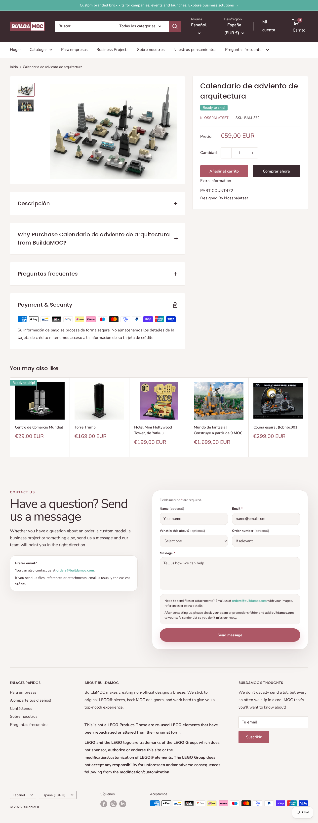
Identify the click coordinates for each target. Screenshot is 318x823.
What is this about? (182, 531)
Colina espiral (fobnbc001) (276, 427)
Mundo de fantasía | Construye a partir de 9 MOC (218, 430)
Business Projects (112, 49)
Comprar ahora (276, 171)
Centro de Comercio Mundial (39, 427)
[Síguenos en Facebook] (103, 803)
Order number (250, 531)
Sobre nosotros (151, 49)
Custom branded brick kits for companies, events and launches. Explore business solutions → (159, 5)
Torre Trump (85, 427)
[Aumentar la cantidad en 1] (252, 153)
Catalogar (38, 49)
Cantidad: (209, 152)
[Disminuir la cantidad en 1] (226, 153)
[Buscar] (175, 26)
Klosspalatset (214, 117)
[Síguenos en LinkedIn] (122, 803)
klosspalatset (236, 198)
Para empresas (74, 49)
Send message (230, 635)
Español (19, 795)
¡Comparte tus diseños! (30, 700)
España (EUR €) (53, 795)
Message (167, 553)
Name (172, 509)
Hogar (15, 49)
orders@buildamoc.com (75, 570)
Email (237, 509)
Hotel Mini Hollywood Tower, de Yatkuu (153, 430)
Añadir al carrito (224, 171)
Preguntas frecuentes (244, 49)
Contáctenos (21, 708)
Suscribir (254, 737)
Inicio (14, 67)
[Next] (308, 417)
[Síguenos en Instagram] (113, 803)
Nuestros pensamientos (194, 49)
